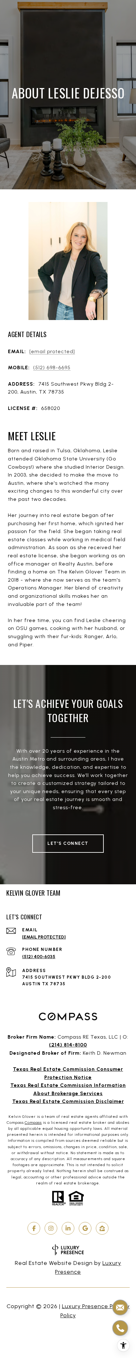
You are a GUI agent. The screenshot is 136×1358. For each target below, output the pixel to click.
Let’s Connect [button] (68, 843)
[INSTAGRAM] (51, 1228)
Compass (33, 1122)
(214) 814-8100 (68, 1045)
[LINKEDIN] (68, 1228)
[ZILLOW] (102, 1228)
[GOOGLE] (85, 1228)
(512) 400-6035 (38, 956)
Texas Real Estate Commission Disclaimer (68, 1101)
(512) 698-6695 (52, 368)
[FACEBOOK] (34, 1228)
